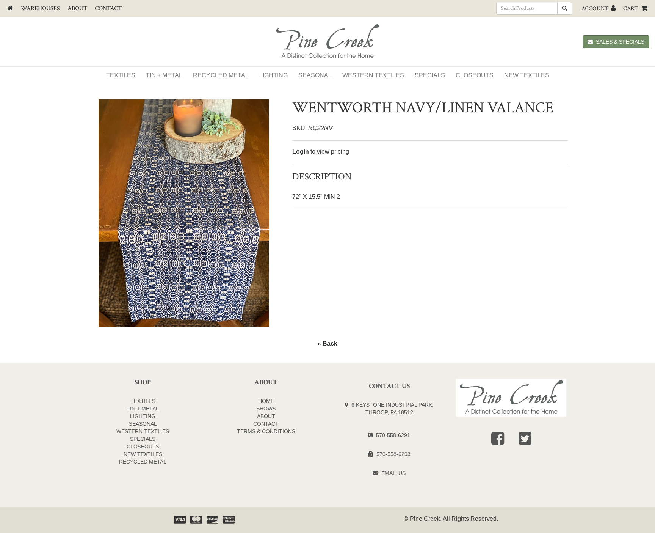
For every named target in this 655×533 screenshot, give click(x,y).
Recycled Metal (221, 75)
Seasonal (315, 75)
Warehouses (40, 9)
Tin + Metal (164, 75)
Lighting (273, 75)
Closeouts (475, 75)
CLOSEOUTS (143, 446)
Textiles (120, 75)
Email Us (393, 473)
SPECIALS (430, 75)
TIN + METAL (143, 409)
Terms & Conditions (266, 431)
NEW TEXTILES (526, 75)
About (77, 9)
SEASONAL (143, 424)
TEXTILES (142, 401)
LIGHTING (142, 416)
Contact (108, 9)
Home (266, 401)
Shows (266, 409)
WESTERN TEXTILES (373, 75)
